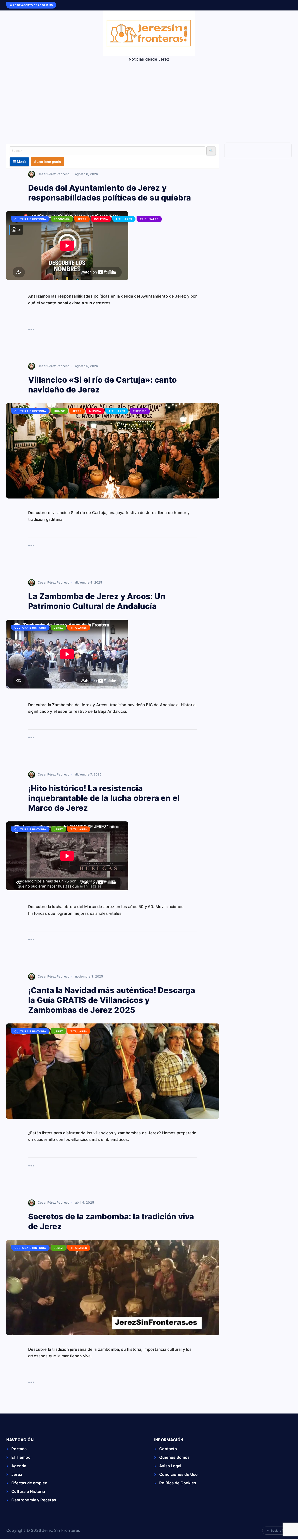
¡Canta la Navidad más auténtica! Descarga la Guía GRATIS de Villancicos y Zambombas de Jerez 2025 (111, 1000)
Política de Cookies (177, 1483)
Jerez (82, 219)
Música (95, 411)
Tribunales (149, 219)
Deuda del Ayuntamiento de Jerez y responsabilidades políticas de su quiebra (109, 192)
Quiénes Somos (174, 1457)
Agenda (18, 1466)
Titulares (124, 219)
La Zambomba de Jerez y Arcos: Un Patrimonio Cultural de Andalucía (96, 601)
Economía (62, 219)
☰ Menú (19, 162)
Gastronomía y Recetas (33, 1500)
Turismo (140, 411)
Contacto (168, 1449)
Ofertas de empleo (29, 1483)
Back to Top (279, 1530)
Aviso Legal (170, 1466)
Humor (59, 411)
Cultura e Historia (30, 219)
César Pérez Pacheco (53, 174)
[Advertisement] (149, 94)
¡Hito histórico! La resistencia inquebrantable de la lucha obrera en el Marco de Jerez (104, 798)
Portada (19, 1449)
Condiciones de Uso (178, 1474)
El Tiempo (21, 1457)
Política (101, 219)
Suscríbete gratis (47, 162)
